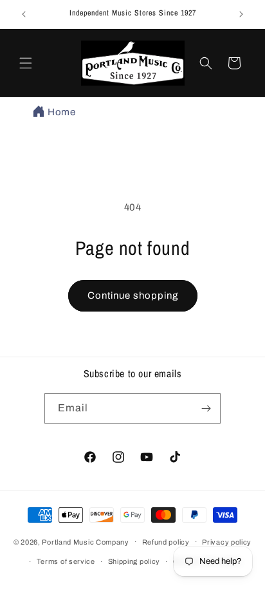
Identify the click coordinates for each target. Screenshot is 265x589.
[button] (26, 63)
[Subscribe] (206, 408)
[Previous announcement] (24, 14)
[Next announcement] (241, 14)
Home (61, 112)
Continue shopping (132, 295)
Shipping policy (134, 561)
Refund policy (166, 542)
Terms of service (66, 561)
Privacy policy (226, 542)
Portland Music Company (85, 541)
